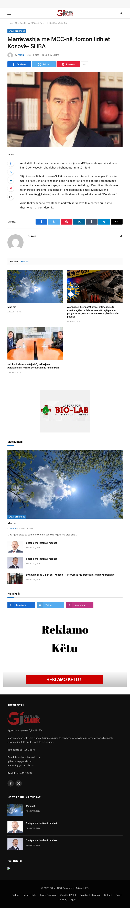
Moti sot (11, 307)
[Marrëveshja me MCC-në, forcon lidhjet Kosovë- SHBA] (65, 109)
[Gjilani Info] (65, 13)
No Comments (52, 55)
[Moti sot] (35, 286)
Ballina (15, 895)
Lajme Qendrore (17, 31)
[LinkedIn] (10, 180)
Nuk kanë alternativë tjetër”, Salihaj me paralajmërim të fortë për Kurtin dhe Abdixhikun (33, 366)
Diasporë (95, 895)
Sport (119, 895)
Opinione (62, 899)
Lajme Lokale (29, 895)
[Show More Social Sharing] (84, 64)
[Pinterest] (10, 188)
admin (21, 55)
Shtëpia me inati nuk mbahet (41, 543)
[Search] (121, 13)
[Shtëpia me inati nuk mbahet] (15, 547)
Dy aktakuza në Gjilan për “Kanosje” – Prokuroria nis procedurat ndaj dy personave (70, 574)
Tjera (73, 899)
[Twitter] (10, 171)
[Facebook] (10, 163)
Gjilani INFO (82, 888)
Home (10, 23)
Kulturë (108, 895)
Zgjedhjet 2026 (68, 895)
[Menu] (9, 13)
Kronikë (84, 895)
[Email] (10, 196)
